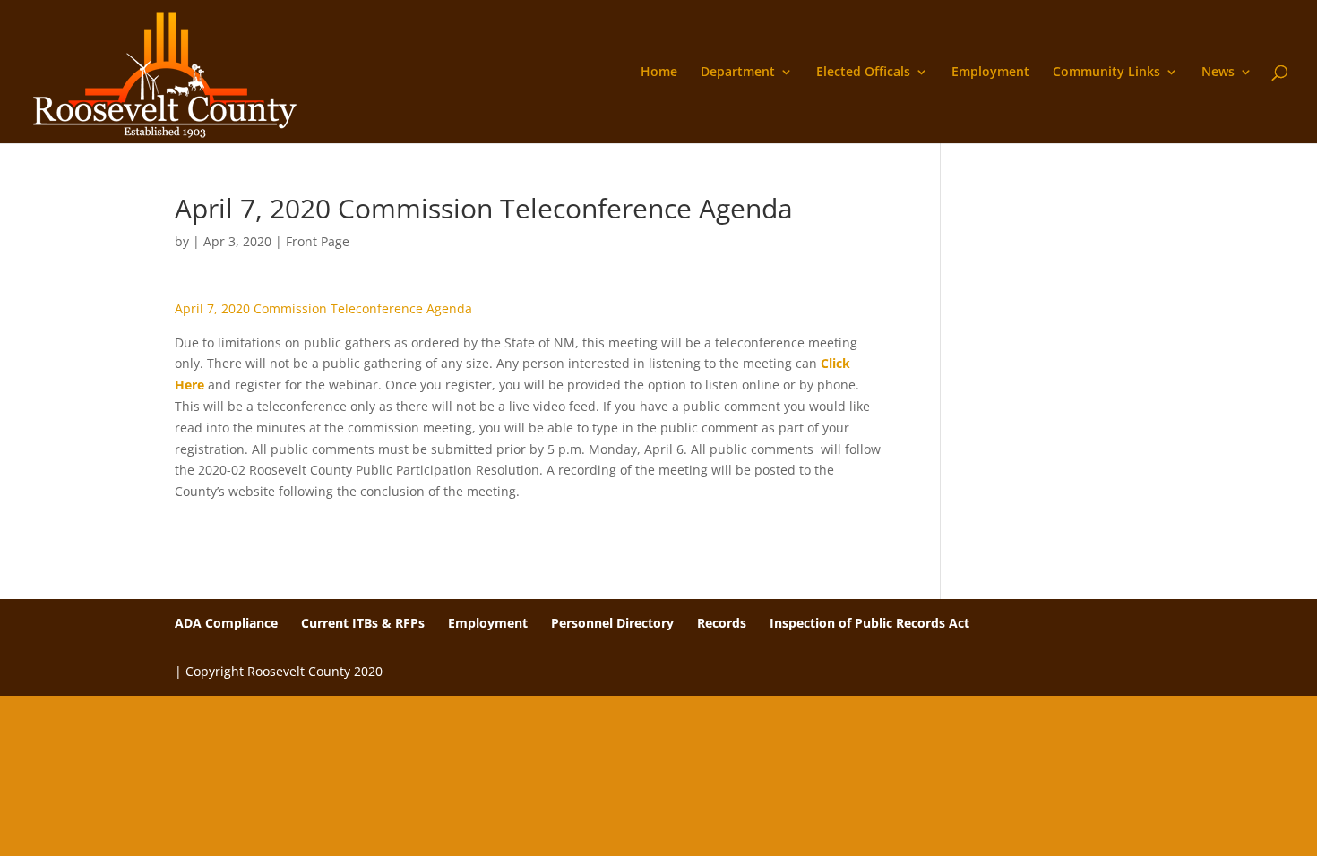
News (1218, 72)
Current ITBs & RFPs (363, 622)
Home (659, 72)
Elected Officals (863, 72)
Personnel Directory (612, 622)
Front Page (317, 241)
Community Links (1106, 72)
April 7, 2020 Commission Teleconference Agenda (323, 308)
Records (721, 622)
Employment (990, 72)
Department (738, 72)
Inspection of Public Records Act (869, 622)
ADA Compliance (226, 622)
